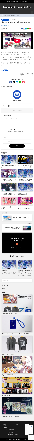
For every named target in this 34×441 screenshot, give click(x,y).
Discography (5, 19)
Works (5, 70)
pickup (3, 288)
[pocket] (30, 29)
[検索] (30, 280)
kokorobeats (6, 25)
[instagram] (17, 244)
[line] (28, 29)
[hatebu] (26, 29)
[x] (24, 29)
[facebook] (22, 29)
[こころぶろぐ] (17, 7)
